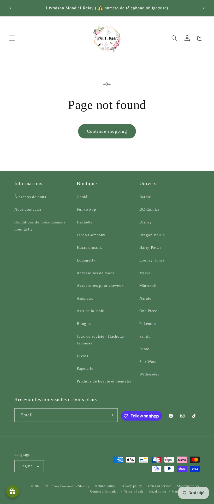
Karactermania (90, 247)
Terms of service (159, 486)
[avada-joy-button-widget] (12, 491)
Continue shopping (107, 131)
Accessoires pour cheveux (100, 285)
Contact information (104, 491)
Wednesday (149, 374)
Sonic (144, 349)
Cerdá (82, 197)
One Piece (148, 310)
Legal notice (158, 491)
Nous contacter (27, 209)
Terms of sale (133, 491)
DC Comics (149, 209)
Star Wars (147, 361)
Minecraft (148, 285)
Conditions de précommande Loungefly (40, 225)
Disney (145, 222)
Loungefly (86, 260)
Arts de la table (90, 310)
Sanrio (145, 336)
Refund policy (105, 486)
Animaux (85, 298)
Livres (82, 356)
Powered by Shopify (75, 486)
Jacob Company (91, 235)
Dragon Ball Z (152, 235)
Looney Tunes (152, 260)
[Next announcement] (203, 8)
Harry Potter (150, 247)
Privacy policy (131, 486)
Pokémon (147, 323)
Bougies (84, 323)
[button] (12, 38)
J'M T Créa (51, 486)
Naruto (145, 298)
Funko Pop (86, 209)
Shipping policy (188, 486)
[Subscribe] (111, 415)
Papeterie (85, 368)
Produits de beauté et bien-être (104, 381)
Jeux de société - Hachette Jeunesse (100, 339)
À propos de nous (30, 197)
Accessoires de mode (96, 273)
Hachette (84, 222)
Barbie (145, 197)
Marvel (145, 273)
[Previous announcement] (10, 8)
